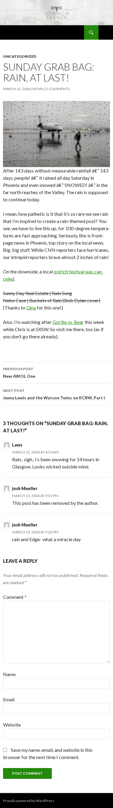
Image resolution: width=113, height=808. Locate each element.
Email (8, 699)
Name (9, 674)
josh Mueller (24, 488)
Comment (15, 597)
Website (12, 724)
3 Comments (58, 89)
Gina (31, 307)
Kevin (38, 89)
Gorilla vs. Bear (68, 322)
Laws (17, 444)
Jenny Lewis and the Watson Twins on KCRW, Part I (54, 394)
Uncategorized (19, 56)
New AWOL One (19, 373)
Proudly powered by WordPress (28, 800)
